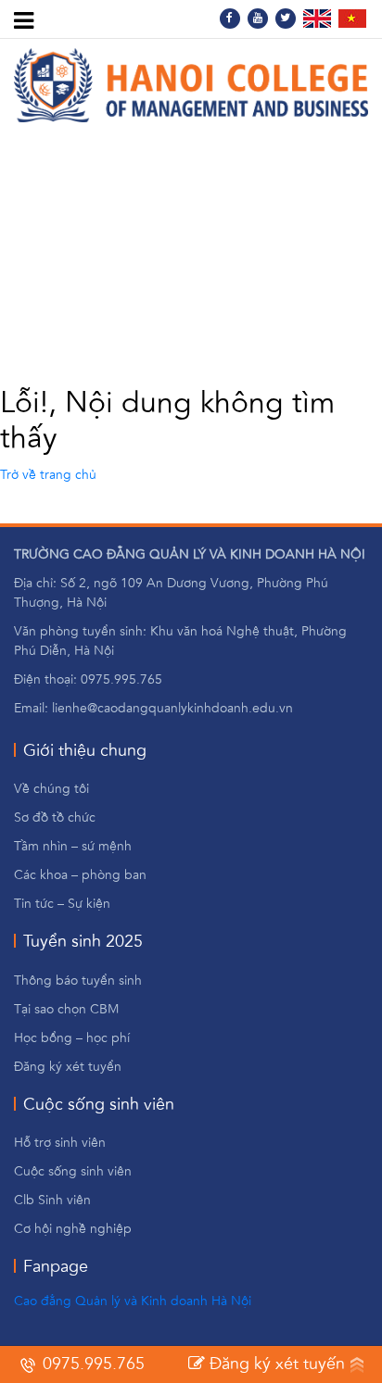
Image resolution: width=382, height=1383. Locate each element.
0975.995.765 (91, 1364)
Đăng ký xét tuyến (275, 1364)
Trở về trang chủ (48, 475)
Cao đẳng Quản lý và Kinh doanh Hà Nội (132, 1301)
